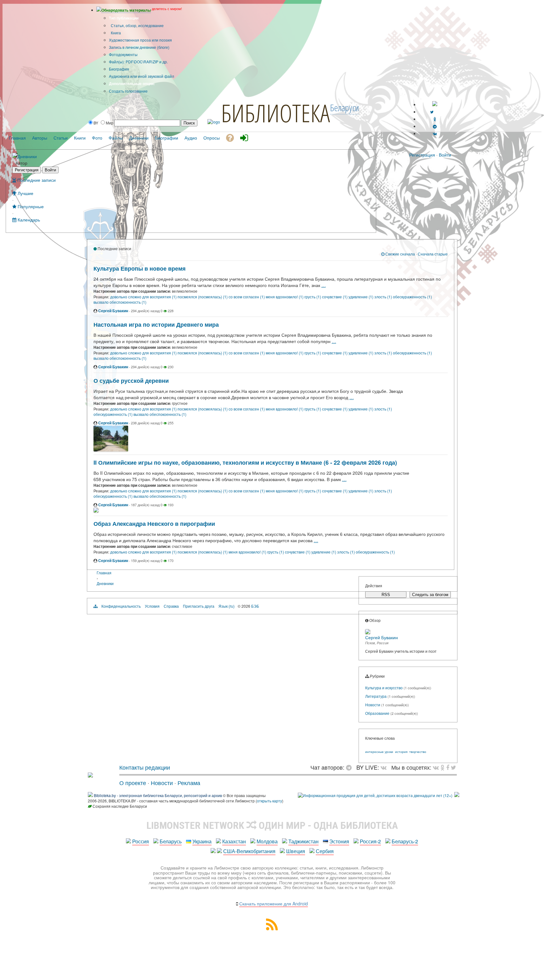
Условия (152, 606)
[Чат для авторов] (350, 767)
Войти (445, 155)
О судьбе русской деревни (131, 380)
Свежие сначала (399, 253)
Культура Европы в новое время (140, 268)
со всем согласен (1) (247, 296)
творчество (417, 751)
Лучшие (24, 193)
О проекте (132, 782)
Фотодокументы (123, 54)
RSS (386, 594)
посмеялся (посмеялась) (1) (203, 296)
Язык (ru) (226, 606)
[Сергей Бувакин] (14, 155)
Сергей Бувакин (113, 310)
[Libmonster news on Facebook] (447, 767)
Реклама (189, 782)
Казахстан (234, 841)
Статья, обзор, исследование (137, 25)
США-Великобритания (249, 851)
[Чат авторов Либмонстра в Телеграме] (435, 126)
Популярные (30, 206)
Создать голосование (128, 91)
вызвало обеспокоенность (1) (120, 302)
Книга (115, 32)
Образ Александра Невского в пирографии (154, 523)
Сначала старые (433, 253)
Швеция (295, 851)
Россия (140, 841)
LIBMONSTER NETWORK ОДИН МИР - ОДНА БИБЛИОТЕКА (272, 825)
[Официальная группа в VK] (435, 133)
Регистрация (422, 155)
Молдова (267, 841)
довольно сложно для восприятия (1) (144, 296)
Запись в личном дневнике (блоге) (139, 47)
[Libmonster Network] (375, 795)
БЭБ (255, 606)
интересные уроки (379, 751)
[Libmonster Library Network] (456, 795)
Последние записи (36, 179)
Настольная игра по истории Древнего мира (156, 324)
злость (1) (383, 296)
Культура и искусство (384, 687)
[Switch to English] (434, 104)
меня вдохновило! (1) (285, 296)
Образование (377, 713)
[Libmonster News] (453, 767)
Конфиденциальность (121, 606)
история (401, 751)
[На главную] (90, 775)
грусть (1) (313, 296)
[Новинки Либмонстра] (442, 767)
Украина (202, 841)
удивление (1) (361, 296)
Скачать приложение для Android (273, 903)
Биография (119, 69)
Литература (376, 696)
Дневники (27, 156)
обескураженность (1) (412, 296)
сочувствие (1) (335, 296)
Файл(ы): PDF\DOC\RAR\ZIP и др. (138, 61)
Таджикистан (303, 841)
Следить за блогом (430, 594)
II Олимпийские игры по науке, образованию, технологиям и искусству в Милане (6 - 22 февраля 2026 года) (245, 462)
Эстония (339, 841)
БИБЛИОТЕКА (275, 112)
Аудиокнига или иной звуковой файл (141, 76)
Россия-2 (370, 841)
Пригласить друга (198, 606)
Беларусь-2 (405, 841)
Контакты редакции (144, 767)
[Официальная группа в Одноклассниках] (435, 119)
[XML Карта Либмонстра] (272, 928)
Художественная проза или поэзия (140, 40)
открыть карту (269, 800)
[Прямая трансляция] (385, 767)
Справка (171, 606)
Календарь (28, 219)
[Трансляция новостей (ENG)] (432, 111)
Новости (372, 704)
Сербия (325, 851)
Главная (104, 572)
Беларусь (171, 841)
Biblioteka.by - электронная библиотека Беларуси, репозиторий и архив (158, 795)
